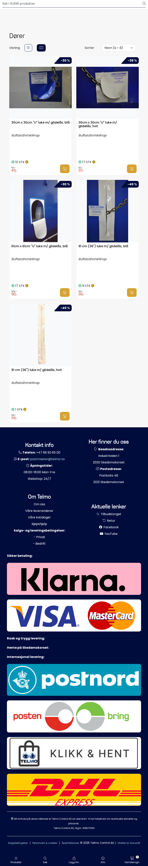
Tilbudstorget (110, 514)
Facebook (111, 527)
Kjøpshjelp (39, 524)
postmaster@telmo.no (47, 459)
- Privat (39, 537)
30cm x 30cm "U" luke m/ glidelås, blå (40, 123)
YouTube (111, 534)
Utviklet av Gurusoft (129, 843)
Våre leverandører (39, 511)
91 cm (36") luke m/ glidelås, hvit (36, 370)
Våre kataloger (39, 517)
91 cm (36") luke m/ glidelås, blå (103, 246)
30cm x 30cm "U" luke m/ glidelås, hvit (97, 124)
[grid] (41, 48)
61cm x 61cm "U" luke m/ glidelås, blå (39, 246)
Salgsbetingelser (18, 843)
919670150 (88, 828)
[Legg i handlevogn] (65, 168)
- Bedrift (39, 543)
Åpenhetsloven (70, 843)
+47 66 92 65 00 (48, 452)
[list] (28, 48)
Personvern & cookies (44, 843)
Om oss (39, 504)
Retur (110, 520)
